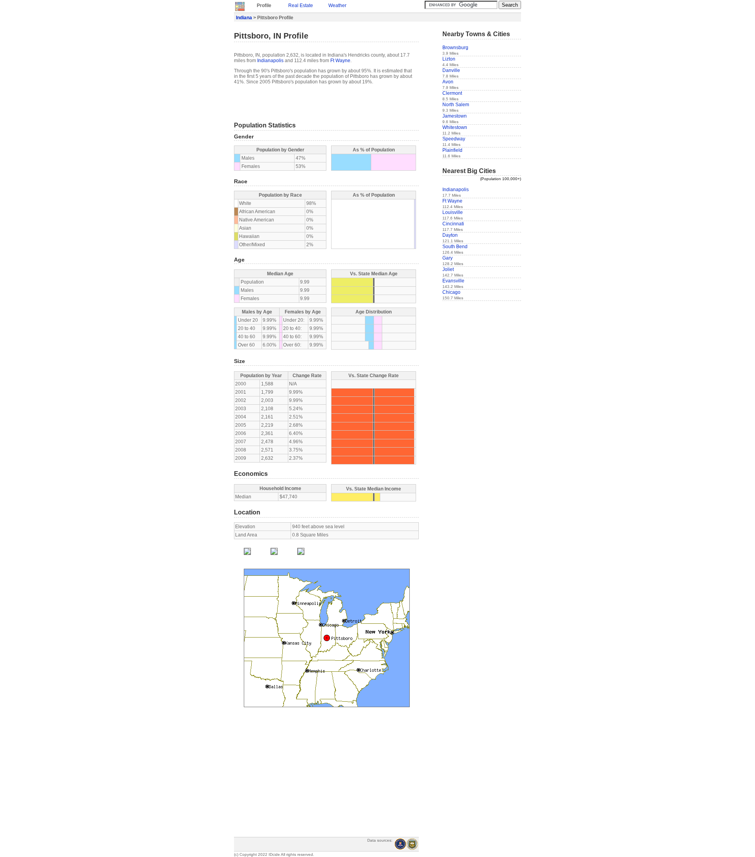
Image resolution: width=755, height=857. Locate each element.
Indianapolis (270, 60)
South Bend (455, 246)
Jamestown (454, 116)
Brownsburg (455, 47)
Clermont (452, 93)
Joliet (448, 269)
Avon (447, 82)
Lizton (448, 59)
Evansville (453, 281)
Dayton (450, 235)
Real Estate (300, 5)
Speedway (453, 139)
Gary (447, 258)
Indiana (244, 17)
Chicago (451, 292)
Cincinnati (453, 224)
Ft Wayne (340, 60)
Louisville (452, 212)
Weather (337, 5)
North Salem (455, 104)
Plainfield (452, 150)
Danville (451, 70)
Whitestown (454, 127)
